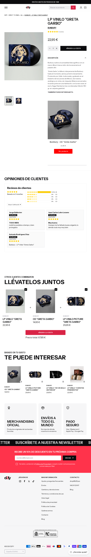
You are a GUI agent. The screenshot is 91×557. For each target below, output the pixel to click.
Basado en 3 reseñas (15, 194)
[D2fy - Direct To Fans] (28, 7)
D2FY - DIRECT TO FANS (11, 15)
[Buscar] (73, 8)
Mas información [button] (49, 477)
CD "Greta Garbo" (12, 389)
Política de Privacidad (43, 464)
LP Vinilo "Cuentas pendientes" (75, 389)
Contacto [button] (74, 477)
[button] (53, 32)
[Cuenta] (81, 7)
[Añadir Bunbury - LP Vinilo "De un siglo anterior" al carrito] (63, 381)
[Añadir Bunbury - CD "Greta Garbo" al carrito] (21, 381)
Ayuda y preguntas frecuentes (52, 481)
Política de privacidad (49, 502)
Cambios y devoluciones (50, 490)
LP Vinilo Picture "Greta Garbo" (33, 389)
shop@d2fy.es (75, 481)
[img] (26, 219)
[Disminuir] (50, 48)
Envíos (43, 485)
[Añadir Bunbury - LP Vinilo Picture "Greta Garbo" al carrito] (42, 381)
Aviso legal (45, 498)
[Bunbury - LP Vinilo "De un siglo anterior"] (56, 374)
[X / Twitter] (29, 481)
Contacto (44, 515)
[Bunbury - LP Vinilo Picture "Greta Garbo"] (35, 374)
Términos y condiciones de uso (52, 494)
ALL (22, 15)
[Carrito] (85, 7)
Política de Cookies (48, 506)
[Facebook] (24, 481)
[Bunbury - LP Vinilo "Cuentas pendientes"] (77, 374)
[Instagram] (20, 481)
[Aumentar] (57, 48)
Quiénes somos (46, 511)
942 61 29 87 (74, 485)
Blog (43, 519)
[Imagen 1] (8, 100)
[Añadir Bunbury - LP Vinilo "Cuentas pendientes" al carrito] (84, 381)
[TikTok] (33, 481)
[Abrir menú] (6, 7)
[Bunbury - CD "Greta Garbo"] (14, 374)
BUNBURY (52, 27)
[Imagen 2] (18, 100)
